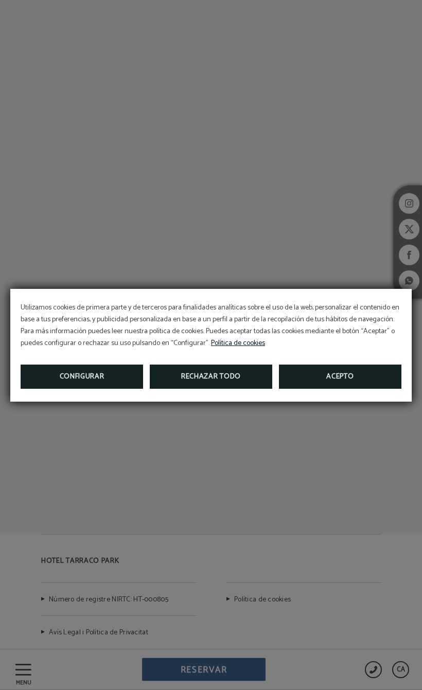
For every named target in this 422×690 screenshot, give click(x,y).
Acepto (340, 377)
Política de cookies (238, 343)
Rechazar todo (211, 377)
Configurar (82, 377)
